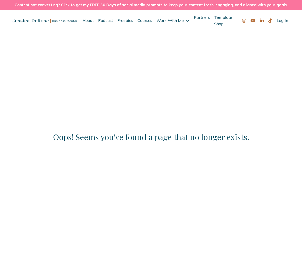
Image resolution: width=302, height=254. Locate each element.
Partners (202, 17)
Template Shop (223, 20)
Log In (282, 20)
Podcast (105, 20)
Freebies (125, 20)
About (88, 20)
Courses (145, 20)
